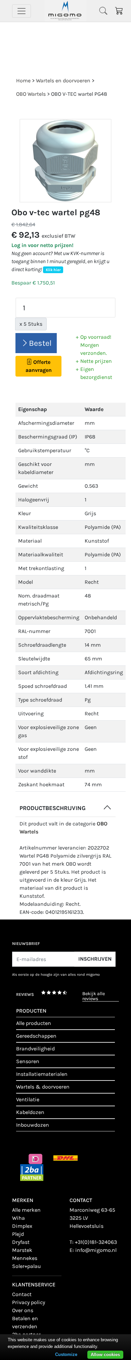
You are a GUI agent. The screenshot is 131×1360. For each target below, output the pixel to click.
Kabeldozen (30, 1112)
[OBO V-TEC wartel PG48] (65, 161)
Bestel (40, 343)
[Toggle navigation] (21, 11)
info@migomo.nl (96, 1250)
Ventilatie (27, 1099)
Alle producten (33, 1023)
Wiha (18, 1218)
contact (22, 1294)
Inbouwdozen (32, 1125)
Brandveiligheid (35, 1048)
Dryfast (21, 1242)
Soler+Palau (26, 1266)
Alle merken (26, 1210)
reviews (25, 994)
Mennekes (24, 1258)
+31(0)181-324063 (96, 1242)
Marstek (22, 1250)
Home (23, 80)
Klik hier (53, 269)
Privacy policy (28, 1302)
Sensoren (27, 1061)
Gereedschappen (36, 1036)
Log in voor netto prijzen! (42, 245)
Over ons (22, 1310)
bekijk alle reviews (93, 996)
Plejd (18, 1234)
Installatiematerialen (42, 1074)
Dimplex (22, 1226)
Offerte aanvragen (39, 366)
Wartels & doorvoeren (43, 1087)
